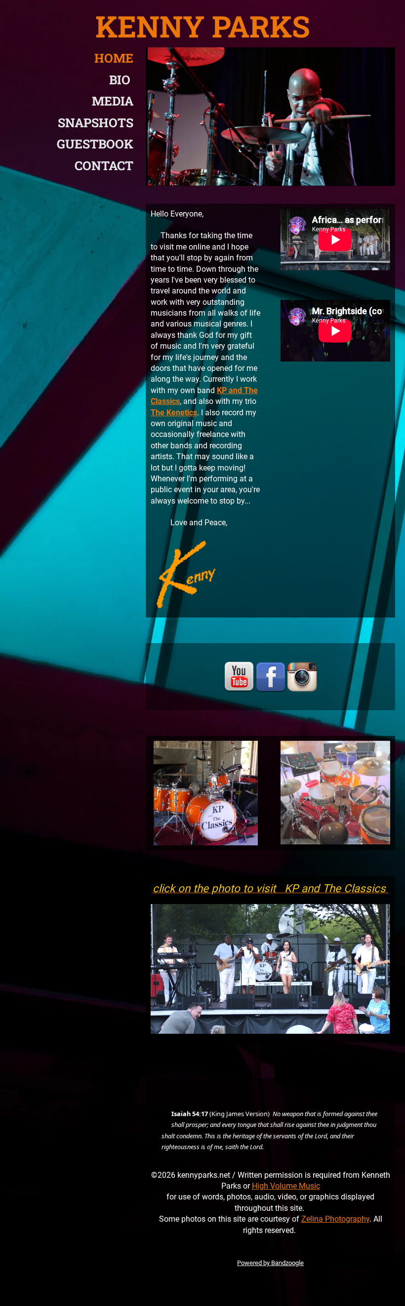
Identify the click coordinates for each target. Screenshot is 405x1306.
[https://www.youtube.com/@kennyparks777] (239, 676)
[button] (157, 1116)
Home (113, 58)
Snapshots (95, 122)
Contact (104, 165)
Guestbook (95, 144)
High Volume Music (286, 1186)
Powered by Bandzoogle (270, 1263)
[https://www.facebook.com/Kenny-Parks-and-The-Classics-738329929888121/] (270, 676)
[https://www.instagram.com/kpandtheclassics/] (302, 676)
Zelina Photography (335, 1219)
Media (112, 101)
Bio (121, 80)
